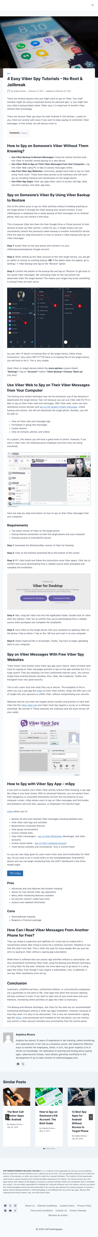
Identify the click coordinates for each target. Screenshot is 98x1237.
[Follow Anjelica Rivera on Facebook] (18, 1064)
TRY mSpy (15, 873)
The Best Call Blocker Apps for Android (15, 1115)
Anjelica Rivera (20, 91)
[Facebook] (5, 1205)
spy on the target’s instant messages (58, 407)
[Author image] (8, 91)
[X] (10, 1205)
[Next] (91, 1117)
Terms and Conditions (41, 1210)
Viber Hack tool (29, 705)
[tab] (44, 1148)
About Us (30, 1205)
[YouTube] (10, 1210)
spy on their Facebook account (50, 843)
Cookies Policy (67, 1205)
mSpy (39, 690)
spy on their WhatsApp (49, 836)
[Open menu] (92, 5)
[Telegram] (15, 1210)
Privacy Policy (84, 1205)
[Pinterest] (5, 1210)
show (24, 133)
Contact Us (61, 1210)
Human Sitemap (78, 1210)
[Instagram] (15, 1205)
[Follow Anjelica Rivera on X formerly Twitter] (23, 1064)
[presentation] (16, 1097)
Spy (9, 74)
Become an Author (58, 1215)
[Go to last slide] (7, 1117)
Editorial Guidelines (47, 1205)
